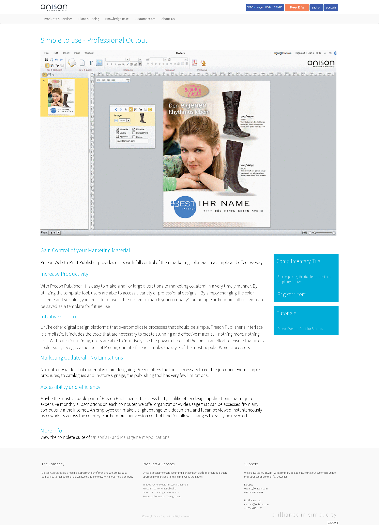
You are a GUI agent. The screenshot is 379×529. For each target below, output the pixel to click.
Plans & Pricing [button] (88, 19)
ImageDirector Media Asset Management (165, 484)
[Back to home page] (54, 7)
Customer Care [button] (145, 19)
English (316, 7)
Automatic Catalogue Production (161, 492)
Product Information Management (162, 496)
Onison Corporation (52, 472)
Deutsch (331, 7)
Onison (147, 472)
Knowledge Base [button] (117, 19)
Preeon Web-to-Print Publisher (160, 488)
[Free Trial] (297, 7)
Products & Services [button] (58, 19)
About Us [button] (168, 19)
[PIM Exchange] (265, 7)
